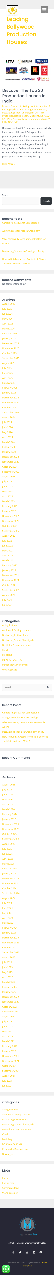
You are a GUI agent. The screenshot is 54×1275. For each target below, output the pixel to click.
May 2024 (7, 432)
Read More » (8, 163)
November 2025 (10, 348)
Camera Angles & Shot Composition (20, 222)
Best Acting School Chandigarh (18, 112)
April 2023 (7, 496)
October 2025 (9, 353)
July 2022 (7, 540)
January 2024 (9, 451)
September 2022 (11, 530)
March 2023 (8, 501)
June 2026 (7, 313)
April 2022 (7, 555)
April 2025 (7, 377)
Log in (5, 1177)
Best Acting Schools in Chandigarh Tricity (23, 251)
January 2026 (9, 338)
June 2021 (7, 604)
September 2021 (11, 589)
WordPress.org (10, 1192)
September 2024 (11, 412)
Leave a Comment (11, 106)
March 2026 (8, 328)
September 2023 (11, 471)
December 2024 (10, 397)
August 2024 (8, 417)
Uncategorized (9, 669)
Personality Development (25, 118)
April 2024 (7, 437)
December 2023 (10, 456)
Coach (25, 115)
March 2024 (8, 442)
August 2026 (8, 303)
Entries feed (8, 1182)
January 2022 (9, 570)
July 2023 (7, 481)
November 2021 (10, 580)
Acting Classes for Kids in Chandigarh (21, 230)
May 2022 (7, 550)
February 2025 (10, 387)
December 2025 (10, 343)
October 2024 (9, 407)
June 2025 (7, 372)
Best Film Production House (16, 644)
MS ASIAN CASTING (12, 659)
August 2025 (8, 362)
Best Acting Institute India (33, 109)
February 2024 (10, 446)
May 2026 (7, 318)
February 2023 (10, 506)
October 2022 (9, 525)
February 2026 (10, 333)
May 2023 (7, 491)
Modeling (34, 115)
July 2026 (7, 308)
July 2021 (7, 599)
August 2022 (8, 535)
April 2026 (7, 323)
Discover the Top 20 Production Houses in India (24, 95)
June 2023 (7, 486)
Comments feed (10, 1187)
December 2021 (10, 575)
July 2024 (7, 422)
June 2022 (7, 545)
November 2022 (10, 520)
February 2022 (10, 565)
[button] (44, 9)
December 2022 (10, 515)
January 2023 (9, 511)
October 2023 (9, 466)
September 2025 (11, 358)
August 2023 (8, 476)
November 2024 (10, 402)
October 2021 (9, 585)
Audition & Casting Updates (16, 630)
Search (5, 194)
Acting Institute (30, 106)
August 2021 (8, 594)
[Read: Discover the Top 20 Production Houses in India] (27, 70)
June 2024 (7, 427)
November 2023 (10, 461)
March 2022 (8, 560)
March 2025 (8, 382)
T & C (30, 1266)
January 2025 (9, 392)
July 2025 (7, 367)
